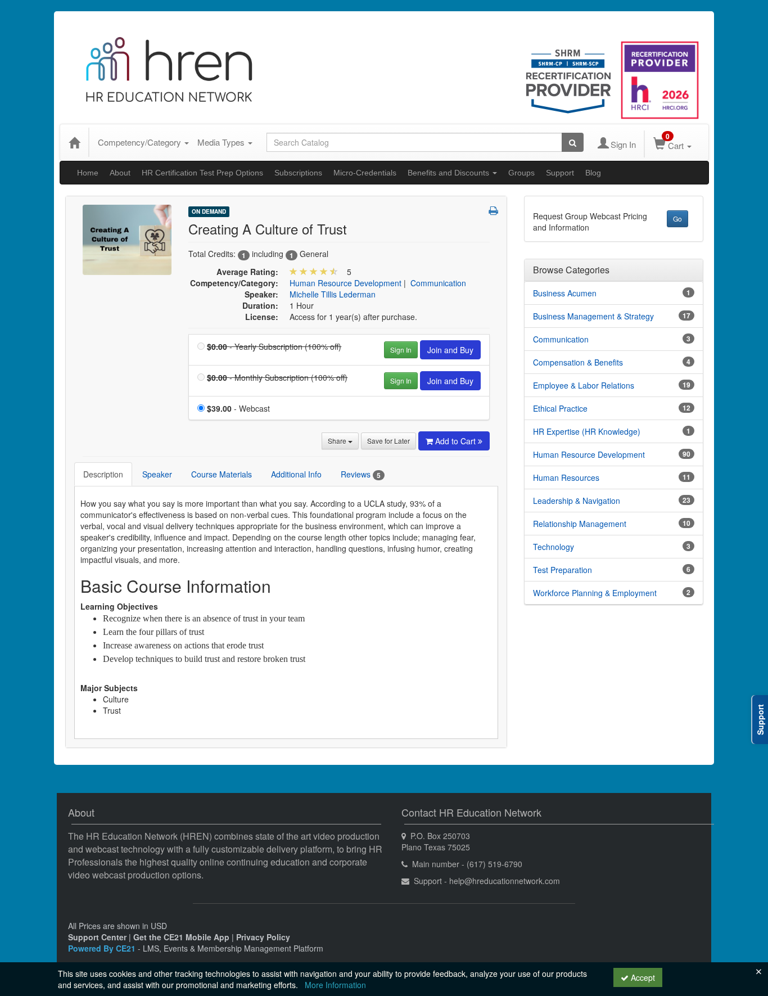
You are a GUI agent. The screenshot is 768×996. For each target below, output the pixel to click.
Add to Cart (456, 441)
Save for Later (388, 440)
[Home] (74, 142)
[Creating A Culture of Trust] (127, 238)
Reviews (361, 474)
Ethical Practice (560, 408)
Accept (642, 977)
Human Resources (566, 477)
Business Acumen (565, 293)
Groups (521, 172)
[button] (493, 210)
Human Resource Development (345, 283)
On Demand (209, 211)
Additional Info (296, 474)
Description (103, 474)
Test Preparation (562, 569)
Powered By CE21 (103, 948)
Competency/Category (140, 142)
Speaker (157, 474)
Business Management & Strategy (593, 316)
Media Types (222, 142)
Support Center (97, 937)
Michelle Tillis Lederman (333, 294)
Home (87, 172)
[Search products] (573, 142)
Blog (593, 172)
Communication (438, 283)
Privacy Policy (263, 937)
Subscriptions (298, 172)
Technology (553, 546)
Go (677, 218)
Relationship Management (579, 523)
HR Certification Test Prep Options (202, 172)
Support (560, 172)
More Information (335, 984)
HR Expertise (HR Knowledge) (586, 431)
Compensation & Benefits (578, 362)
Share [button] (338, 440)
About (120, 172)
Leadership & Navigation (576, 500)
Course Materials (221, 474)
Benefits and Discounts (449, 172)
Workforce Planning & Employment (595, 592)
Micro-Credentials (364, 172)
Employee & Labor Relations (583, 385)
